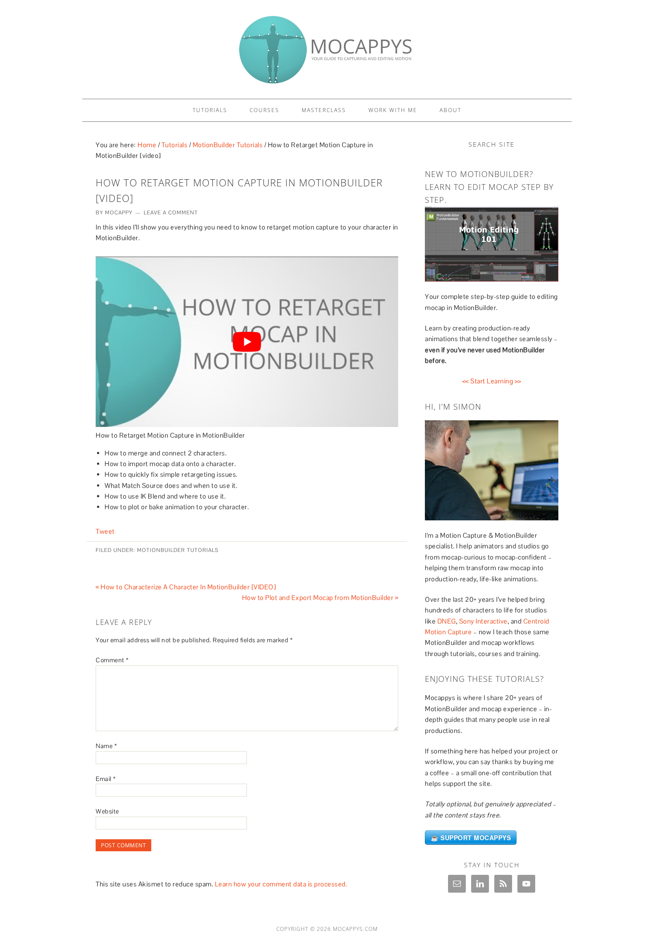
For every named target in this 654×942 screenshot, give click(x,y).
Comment (112, 660)
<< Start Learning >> (491, 381)
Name (106, 746)
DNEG (446, 621)
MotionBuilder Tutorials (177, 550)
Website (107, 811)
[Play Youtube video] (247, 342)
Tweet (105, 531)
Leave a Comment (171, 212)
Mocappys (327, 45)
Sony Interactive (483, 621)
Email (106, 779)
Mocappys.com (355, 929)
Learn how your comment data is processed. (281, 884)
